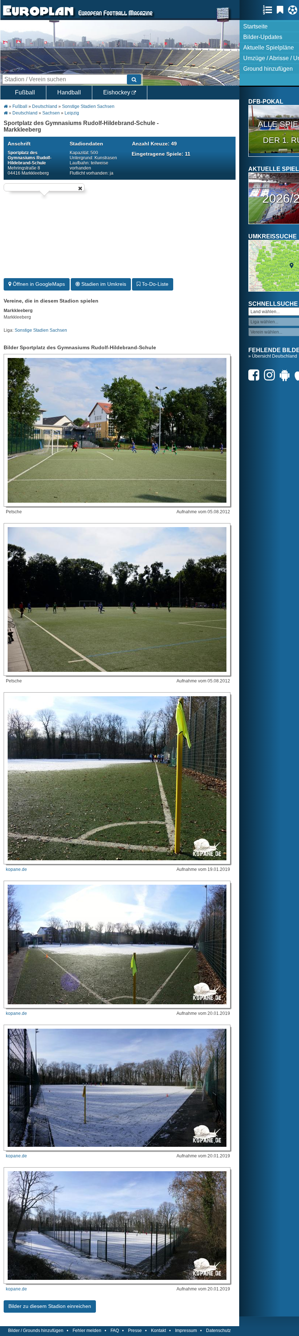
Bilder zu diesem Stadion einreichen (49, 1306)
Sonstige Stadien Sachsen (88, 106)
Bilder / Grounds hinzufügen (35, 1330)
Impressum (186, 1330)
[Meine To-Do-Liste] (282, 10)
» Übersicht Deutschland (272, 356)
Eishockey (117, 92)
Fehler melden (87, 1330)
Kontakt (158, 1330)
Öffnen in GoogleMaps (38, 284)
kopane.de (16, 869)
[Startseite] (38, 16)
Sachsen (51, 113)
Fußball (25, 92)
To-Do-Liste (154, 284)
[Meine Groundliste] (269, 10)
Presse (135, 1330)
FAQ (114, 1330)
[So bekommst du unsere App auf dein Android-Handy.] (287, 375)
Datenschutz (218, 1330)
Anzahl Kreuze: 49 (154, 144)
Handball (69, 92)
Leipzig (72, 113)
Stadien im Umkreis (103, 284)
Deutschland (44, 106)
